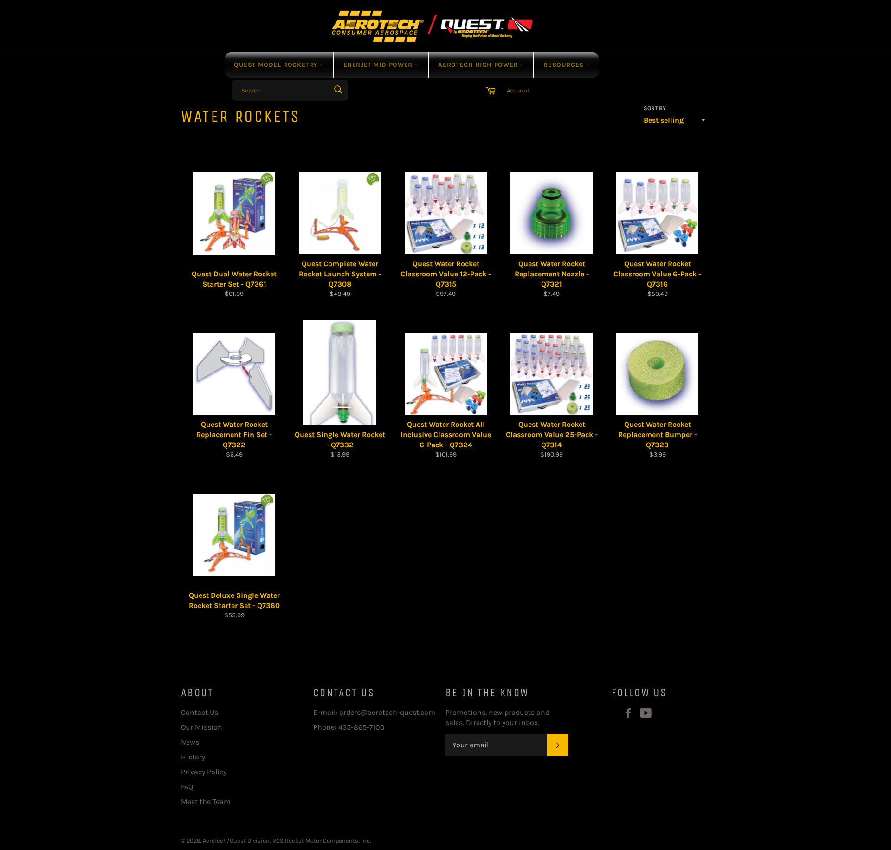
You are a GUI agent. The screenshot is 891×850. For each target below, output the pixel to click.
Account (518, 90)
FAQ (187, 786)
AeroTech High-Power (479, 65)
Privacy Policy (203, 771)
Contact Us (199, 712)
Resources (564, 65)
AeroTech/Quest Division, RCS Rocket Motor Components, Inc (286, 840)
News (190, 742)
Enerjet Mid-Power (379, 65)
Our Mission (201, 727)
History (193, 756)
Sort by (655, 108)
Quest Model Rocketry (277, 65)
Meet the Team (206, 801)
